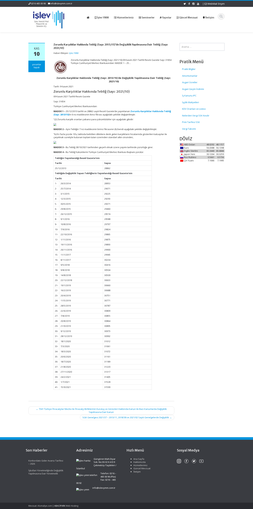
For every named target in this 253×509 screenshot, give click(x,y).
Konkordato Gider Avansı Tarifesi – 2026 (45, 462)
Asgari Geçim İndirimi (193, 89)
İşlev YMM (73, 53)
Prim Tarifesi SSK (191, 122)
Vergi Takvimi (189, 128)
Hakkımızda (139, 462)
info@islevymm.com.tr (61, 3)
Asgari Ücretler (189, 82)
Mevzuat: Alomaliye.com (40, 505)
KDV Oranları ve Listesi (194, 108)
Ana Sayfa (138, 458)
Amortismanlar (189, 75)
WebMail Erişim (216, 3)
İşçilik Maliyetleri (190, 102)
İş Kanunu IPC (189, 95)
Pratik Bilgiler (189, 69)
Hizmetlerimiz (140, 465)
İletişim (137, 471)
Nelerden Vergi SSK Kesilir (195, 115)
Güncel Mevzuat (141, 468)
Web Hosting (72, 505)
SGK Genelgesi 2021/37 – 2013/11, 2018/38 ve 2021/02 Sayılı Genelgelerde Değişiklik (127, 417)
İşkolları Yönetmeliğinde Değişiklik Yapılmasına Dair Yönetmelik (45, 472)
